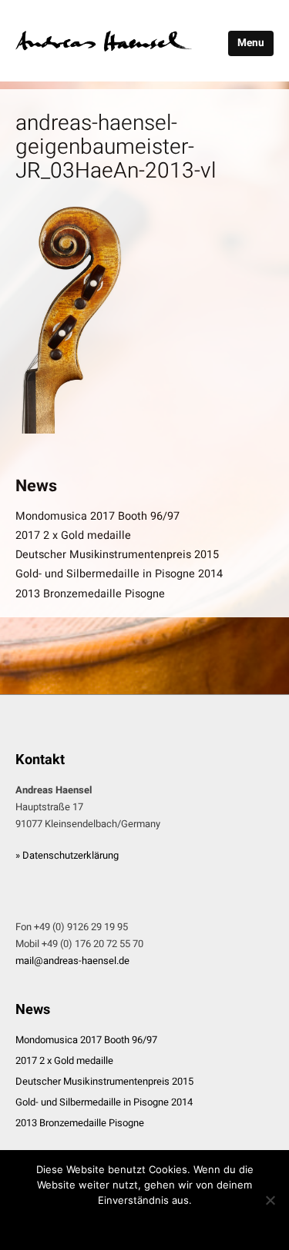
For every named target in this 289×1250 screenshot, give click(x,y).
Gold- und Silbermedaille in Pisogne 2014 (119, 574)
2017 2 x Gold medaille (73, 535)
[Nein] (269, 1200)
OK (145, 1224)
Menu (250, 43)
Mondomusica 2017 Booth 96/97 (97, 516)
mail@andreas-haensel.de (72, 960)
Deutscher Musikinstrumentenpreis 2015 (117, 555)
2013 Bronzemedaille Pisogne (90, 594)
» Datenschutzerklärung (67, 855)
